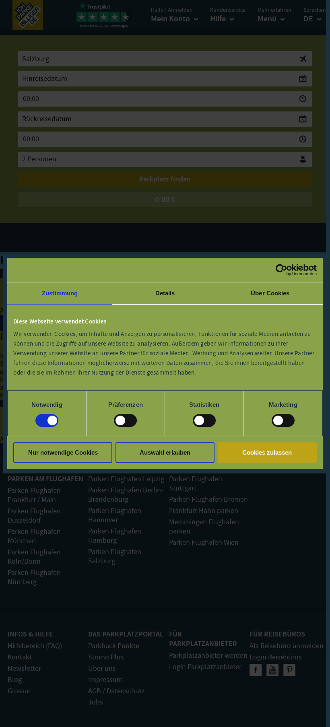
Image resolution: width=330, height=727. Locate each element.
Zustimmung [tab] (60, 293)
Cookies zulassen (267, 452)
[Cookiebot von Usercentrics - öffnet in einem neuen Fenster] (281, 270)
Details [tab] (165, 293)
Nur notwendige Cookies (63, 452)
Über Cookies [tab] (270, 293)
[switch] (125, 420)
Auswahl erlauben (165, 452)
